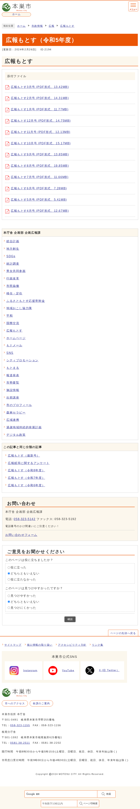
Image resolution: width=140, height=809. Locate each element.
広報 (51, 26)
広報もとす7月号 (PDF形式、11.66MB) (39, 177)
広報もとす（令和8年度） (26, 470)
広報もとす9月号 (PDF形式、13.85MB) (40, 154)
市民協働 (12, 285)
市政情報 (37, 26)
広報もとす (67, 26)
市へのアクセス (15, 703)
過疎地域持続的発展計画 (24, 427)
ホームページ (16, 338)
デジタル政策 (16, 434)
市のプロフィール (19, 405)
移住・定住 (14, 293)
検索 (108, 794)
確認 (70, 619)
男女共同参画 (16, 271)
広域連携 (12, 419)
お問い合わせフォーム (21, 534)
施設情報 (12, 390)
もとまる (12, 367)
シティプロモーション (22, 360)
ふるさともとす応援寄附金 (25, 300)
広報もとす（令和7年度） (26, 477)
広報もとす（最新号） (24, 455)
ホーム (21, 26)
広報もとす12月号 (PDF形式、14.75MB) (41, 120)
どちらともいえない (25, 573)
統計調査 (12, 263)
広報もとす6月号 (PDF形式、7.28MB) (39, 188)
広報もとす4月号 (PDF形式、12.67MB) (40, 210)
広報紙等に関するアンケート (29, 463)
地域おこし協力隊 (19, 308)
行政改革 (12, 278)
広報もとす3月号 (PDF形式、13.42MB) (40, 86)
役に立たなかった (23, 579)
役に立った (19, 567)
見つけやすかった (23, 595)
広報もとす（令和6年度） (26, 485)
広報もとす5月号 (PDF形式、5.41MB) (39, 199)
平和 (9, 315)
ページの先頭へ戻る (123, 633)
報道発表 (12, 375)
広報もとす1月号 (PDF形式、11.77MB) (39, 109)
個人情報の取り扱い (39, 644)
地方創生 (12, 248)
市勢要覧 (12, 382)
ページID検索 (90, 803)
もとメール (14, 345)
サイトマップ (13, 644)
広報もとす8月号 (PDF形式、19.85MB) (40, 165)
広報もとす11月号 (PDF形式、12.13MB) (40, 132)
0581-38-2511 (20, 742)
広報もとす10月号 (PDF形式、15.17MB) (41, 143)
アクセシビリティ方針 (72, 644)
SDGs (10, 256)
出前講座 (12, 397)
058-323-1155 (20, 725)
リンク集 (97, 644)
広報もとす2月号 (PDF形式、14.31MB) (40, 98)
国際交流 (12, 323)
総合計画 (12, 241)
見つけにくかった (23, 607)
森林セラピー (16, 412)
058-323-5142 (24, 519)
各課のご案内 (41, 703)
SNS (9, 352)
